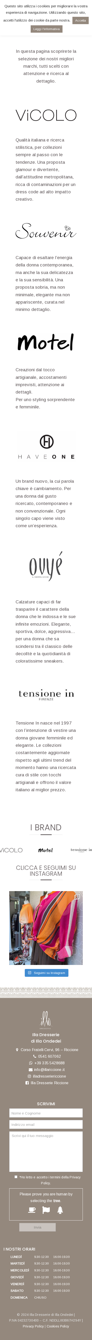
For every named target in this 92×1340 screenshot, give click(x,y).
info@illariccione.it (49, 1070)
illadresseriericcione (49, 1076)
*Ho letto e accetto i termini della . (49, 1180)
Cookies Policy (58, 1326)
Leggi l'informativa (46, 29)
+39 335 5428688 (49, 1063)
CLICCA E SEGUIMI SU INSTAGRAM (46, 871)
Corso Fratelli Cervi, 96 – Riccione (50, 1050)
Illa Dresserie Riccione (49, 1083)
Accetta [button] (80, 20)
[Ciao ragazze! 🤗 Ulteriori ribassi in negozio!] (46, 928)
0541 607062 (49, 1056)
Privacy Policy (33, 1326)
